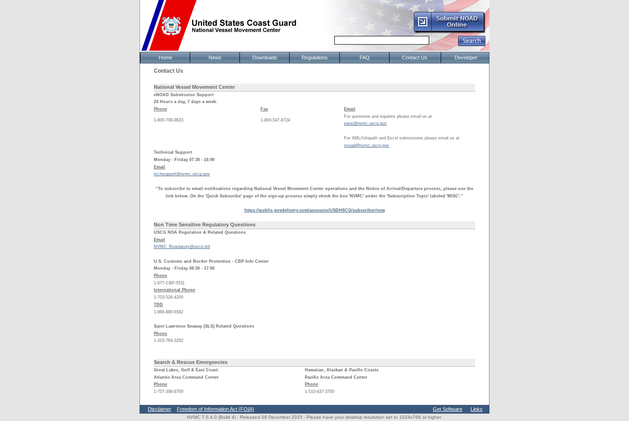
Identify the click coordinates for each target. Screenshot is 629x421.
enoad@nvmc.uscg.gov (366, 145)
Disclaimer (159, 409)
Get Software (447, 409)
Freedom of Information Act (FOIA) (215, 409)
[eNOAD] (449, 32)
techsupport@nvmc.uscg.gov (182, 174)
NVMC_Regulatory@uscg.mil (182, 246)
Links (477, 409)
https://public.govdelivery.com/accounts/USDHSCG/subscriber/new (315, 210)
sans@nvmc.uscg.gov (365, 123)
